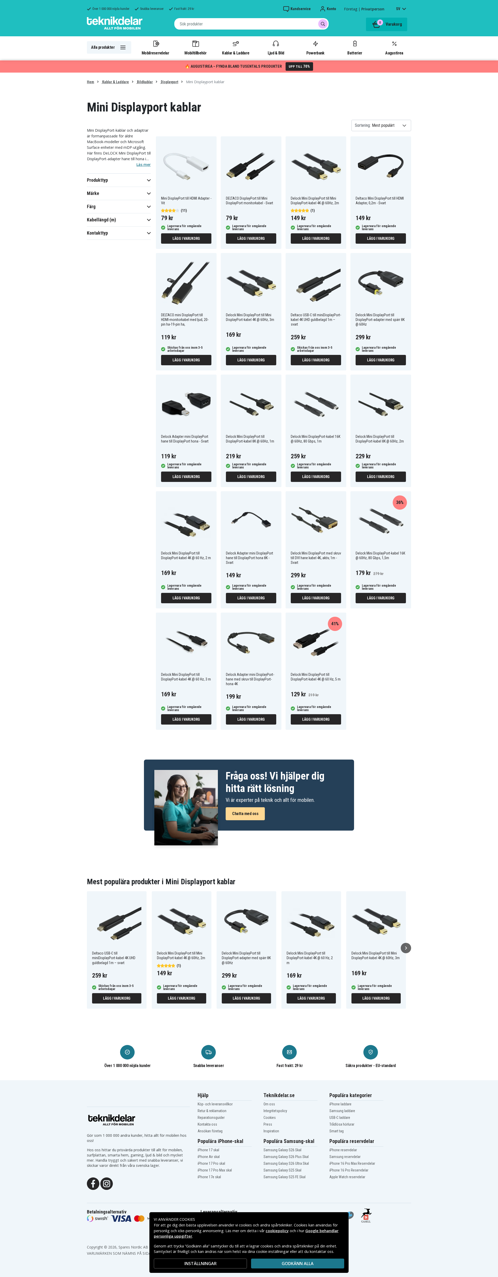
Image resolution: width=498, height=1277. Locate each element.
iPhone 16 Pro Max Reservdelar (352, 1163)
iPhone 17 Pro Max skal (215, 1170)
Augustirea (394, 53)
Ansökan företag (210, 1131)
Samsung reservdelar (345, 1157)
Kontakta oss (207, 1124)
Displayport (169, 82)
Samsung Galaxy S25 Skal (282, 1170)
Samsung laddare (342, 1111)
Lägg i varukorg (186, 238)
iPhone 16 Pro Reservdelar (348, 1170)
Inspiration (271, 1131)
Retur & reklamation (212, 1111)
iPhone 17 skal (208, 1150)
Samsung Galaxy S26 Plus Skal (286, 1157)
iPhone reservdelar (343, 1150)
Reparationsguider (211, 1117)
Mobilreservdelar (155, 53)
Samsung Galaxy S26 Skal (282, 1150)
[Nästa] (406, 948)
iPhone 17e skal (209, 1177)
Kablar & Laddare (235, 53)
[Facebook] (93, 1183)
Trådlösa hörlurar (341, 1124)
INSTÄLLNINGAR (200, 1263)
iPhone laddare (340, 1104)
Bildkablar (144, 82)
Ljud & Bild (276, 53)
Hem (90, 82)
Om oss (269, 1104)
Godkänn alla (298, 1263)
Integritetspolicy (275, 1111)
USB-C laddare (339, 1117)
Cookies (270, 1117)
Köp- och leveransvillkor (215, 1104)
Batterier (354, 53)
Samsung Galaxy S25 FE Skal (285, 1177)
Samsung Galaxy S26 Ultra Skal (286, 1163)
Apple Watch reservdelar (347, 1177)
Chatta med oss (245, 813)
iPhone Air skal (209, 1157)
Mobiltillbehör (195, 53)
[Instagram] (106, 1183)
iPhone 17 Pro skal (211, 1163)
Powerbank (315, 53)
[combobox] (251, 24)
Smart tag (336, 1131)
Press (268, 1124)
